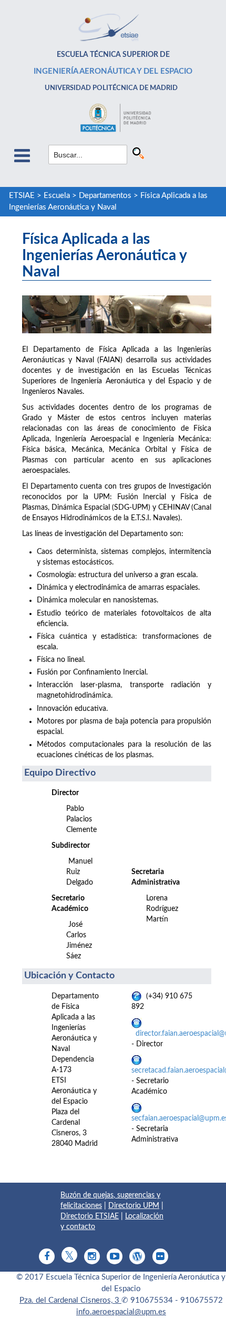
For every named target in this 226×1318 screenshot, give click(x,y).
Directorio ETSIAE (89, 1216)
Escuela (57, 196)
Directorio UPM (133, 1206)
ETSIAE (22, 196)
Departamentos (105, 196)
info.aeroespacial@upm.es (121, 1312)
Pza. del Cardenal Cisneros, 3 (70, 1300)
